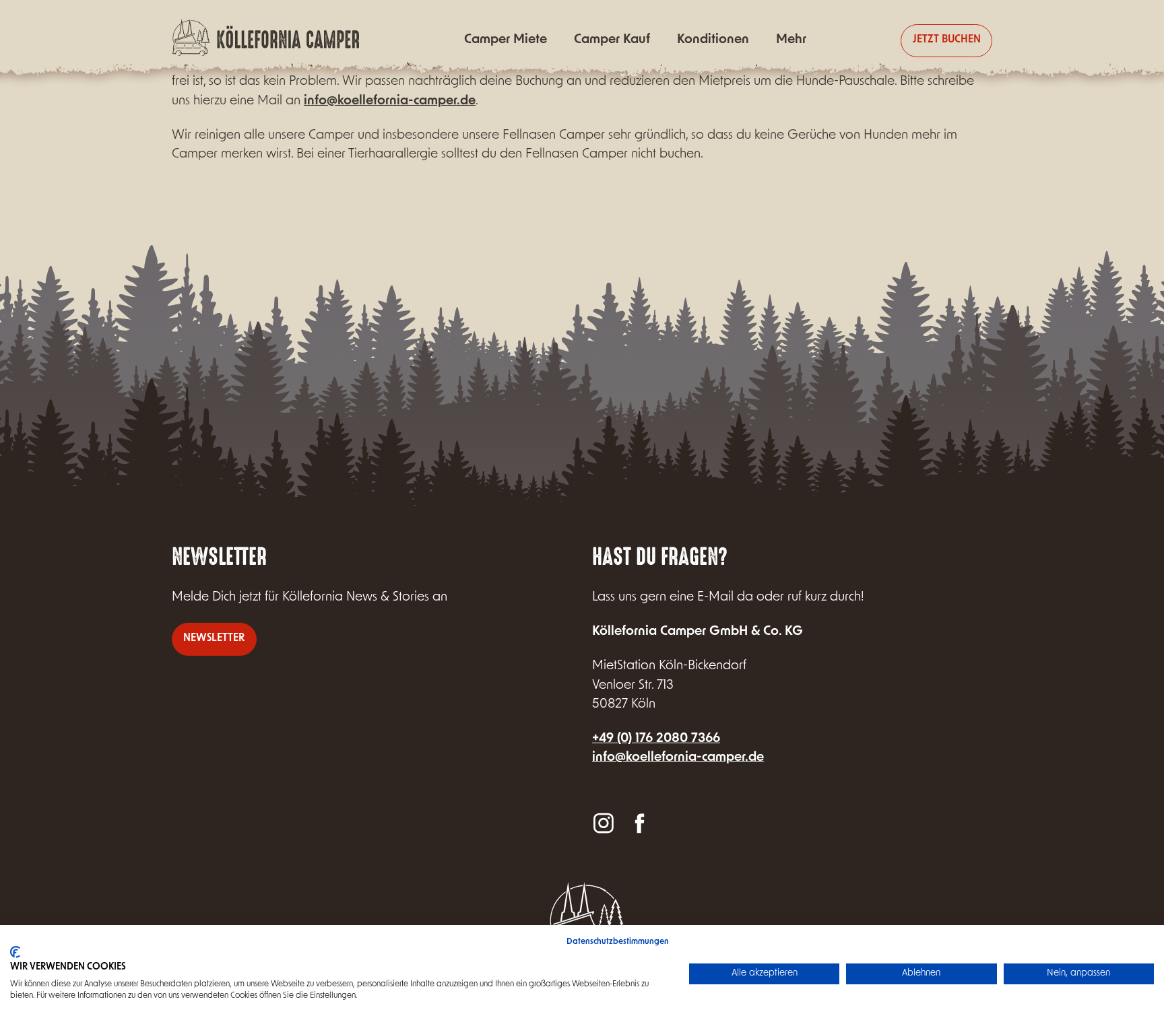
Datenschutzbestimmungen (618, 942)
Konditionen (713, 40)
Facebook (638, 822)
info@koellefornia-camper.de (390, 101)
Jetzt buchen (947, 40)
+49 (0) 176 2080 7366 (656, 739)
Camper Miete (505, 40)
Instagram (603, 822)
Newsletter (214, 639)
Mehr (791, 40)
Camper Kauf (612, 40)
